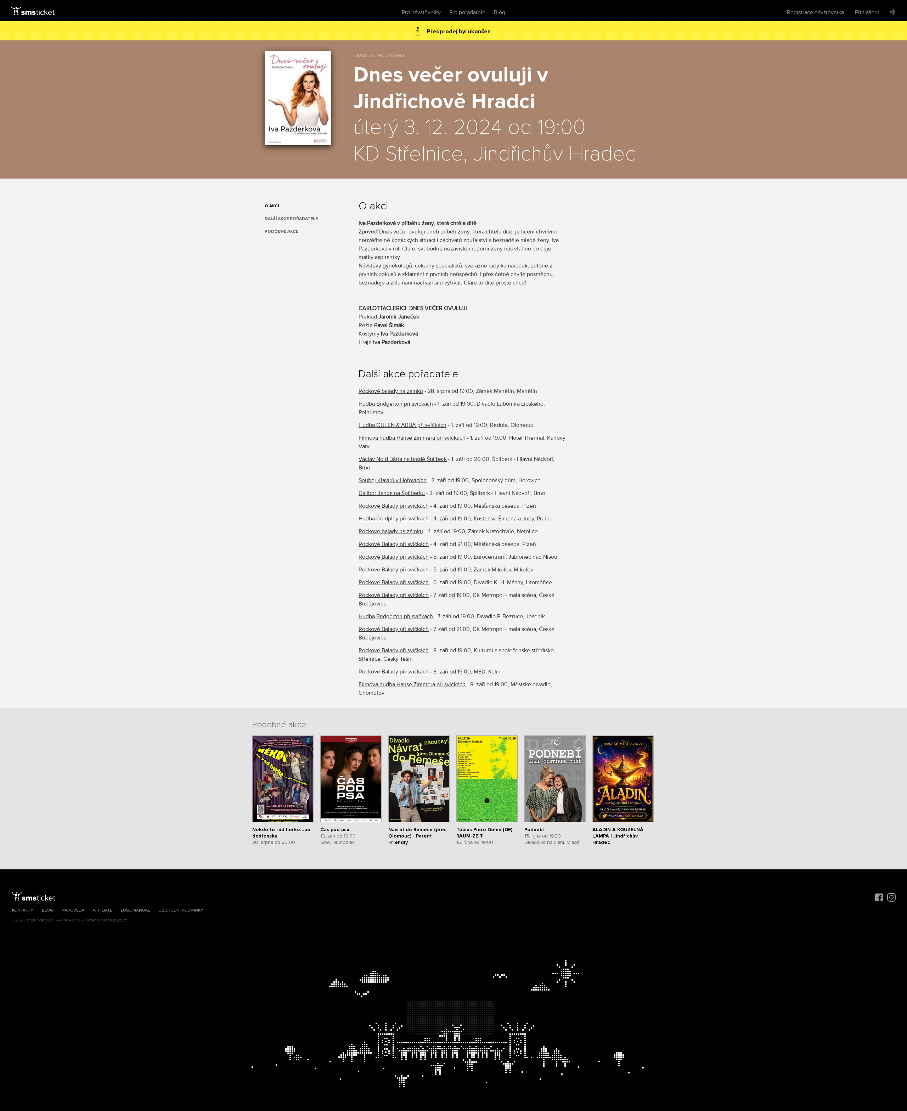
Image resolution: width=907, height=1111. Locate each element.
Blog (499, 12)
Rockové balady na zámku (391, 391)
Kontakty (22, 910)
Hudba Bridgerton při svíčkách (396, 403)
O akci (272, 206)
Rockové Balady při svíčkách (394, 505)
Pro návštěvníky (421, 12)
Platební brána (98, 920)
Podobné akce (281, 231)
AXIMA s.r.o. (69, 920)
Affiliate (102, 910)
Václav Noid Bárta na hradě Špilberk (403, 459)
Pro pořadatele (467, 12)
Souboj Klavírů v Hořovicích (393, 480)
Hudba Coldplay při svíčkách (394, 518)
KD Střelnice (408, 154)
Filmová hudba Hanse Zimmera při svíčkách (412, 437)
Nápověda (73, 910)
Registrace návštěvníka (815, 12)
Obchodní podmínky (180, 910)
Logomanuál (135, 910)
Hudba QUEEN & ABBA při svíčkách (402, 425)
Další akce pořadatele (291, 218)
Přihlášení (867, 12)
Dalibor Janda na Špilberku (392, 493)
